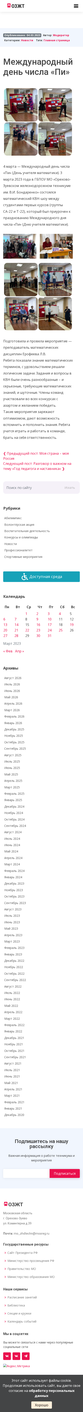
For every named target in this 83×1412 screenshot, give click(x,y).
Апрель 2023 (13, 935)
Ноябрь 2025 (13, 736)
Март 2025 (12, 787)
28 (16, 635)
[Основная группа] (7, 1356)
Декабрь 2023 (14, 883)
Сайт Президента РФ (22, 1252)
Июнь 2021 (12, 1076)
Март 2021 (12, 1096)
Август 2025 (12, 755)
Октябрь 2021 (14, 1051)
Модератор (61, 35)
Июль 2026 (12, 684)
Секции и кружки (19, 1313)
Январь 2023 (13, 954)
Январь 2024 (13, 877)
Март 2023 (12, 941)
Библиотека (16, 1305)
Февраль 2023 (14, 948)
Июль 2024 (12, 839)
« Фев (8, 651)
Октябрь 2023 (14, 896)
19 (72, 624)
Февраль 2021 (14, 1102)
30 (38, 635)
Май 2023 (11, 928)
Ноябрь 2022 (13, 967)
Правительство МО (21, 1268)
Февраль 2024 (14, 871)
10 (50, 619)
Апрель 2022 (13, 1012)
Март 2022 (12, 1019)
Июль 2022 (12, 993)
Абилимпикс (13, 518)
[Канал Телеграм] (26, 1356)
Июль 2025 (12, 761)
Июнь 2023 (12, 922)
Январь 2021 (13, 1108)
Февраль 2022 (14, 1025)
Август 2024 (12, 832)
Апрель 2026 (13, 703)
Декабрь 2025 (14, 729)
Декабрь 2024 (14, 806)
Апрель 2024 (13, 858)
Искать (69, 488)
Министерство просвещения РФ (30, 1260)
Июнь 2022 (12, 999)
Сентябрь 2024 (15, 826)
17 (50, 624)
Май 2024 (11, 851)
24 (50, 630)
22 (27, 630)
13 (5, 624)
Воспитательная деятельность (27, 531)
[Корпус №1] (16, 1356)
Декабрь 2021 (14, 1038)
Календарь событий (21, 1321)
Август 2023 (12, 909)
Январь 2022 (13, 1031)
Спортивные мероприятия (23, 557)
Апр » (19, 651)
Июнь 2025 (12, 768)
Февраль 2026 (14, 716)
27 (5, 635)
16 (38, 624)
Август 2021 (12, 1063)
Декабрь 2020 (14, 1115)
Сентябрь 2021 (15, 1057)
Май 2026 (11, 697)
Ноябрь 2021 (13, 1044)
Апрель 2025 (13, 781)
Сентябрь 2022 (15, 980)
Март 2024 (12, 864)
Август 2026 (12, 678)
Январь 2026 (13, 723)
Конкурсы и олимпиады (21, 537)
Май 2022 (11, 1006)
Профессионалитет (18, 550)
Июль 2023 (12, 916)
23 (38, 630)
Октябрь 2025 (14, 742)
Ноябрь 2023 (13, 890)
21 (16, 630)
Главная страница (57, 40)
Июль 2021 (12, 1070)
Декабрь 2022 (14, 961)
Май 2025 (11, 774)
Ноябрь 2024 (13, 813)
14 (16, 624)
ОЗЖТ (17, 6)
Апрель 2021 (13, 1089)
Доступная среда (45, 576)
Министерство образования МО (31, 1276)
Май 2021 (11, 1083)
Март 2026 (12, 710)
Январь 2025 (13, 800)
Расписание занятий (22, 1297)
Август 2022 (12, 986)
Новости (27, 40)
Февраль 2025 (14, 794)
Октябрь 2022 (14, 974)
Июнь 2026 (12, 691)
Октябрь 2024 (14, 819)
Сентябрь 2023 (15, 903)
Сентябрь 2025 (15, 748)
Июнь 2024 (12, 845)
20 (5, 630)
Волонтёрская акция (19, 525)
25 (61, 630)
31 (50, 635)
